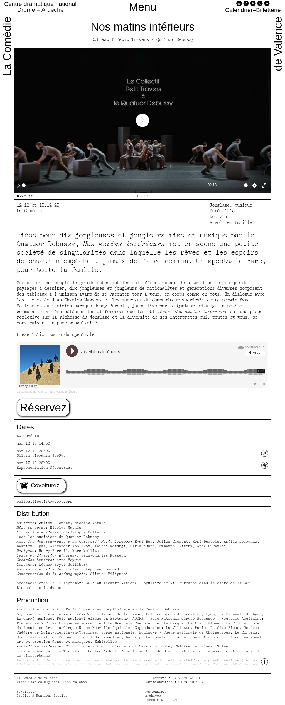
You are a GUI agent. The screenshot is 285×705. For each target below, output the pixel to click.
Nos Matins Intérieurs (63, 391)
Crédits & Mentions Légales (42, 695)
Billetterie (268, 10)
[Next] (267, 196)
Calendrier (239, 10)
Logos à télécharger (163, 700)
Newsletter (26, 692)
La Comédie (28, 436)
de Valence (278, 44)
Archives (153, 695)
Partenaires (156, 692)
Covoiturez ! (47, 485)
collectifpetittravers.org (44, 501)
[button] (43, 407)
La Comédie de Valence (32, 391)
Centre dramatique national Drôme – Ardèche (40, 7)
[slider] (113, 185)
